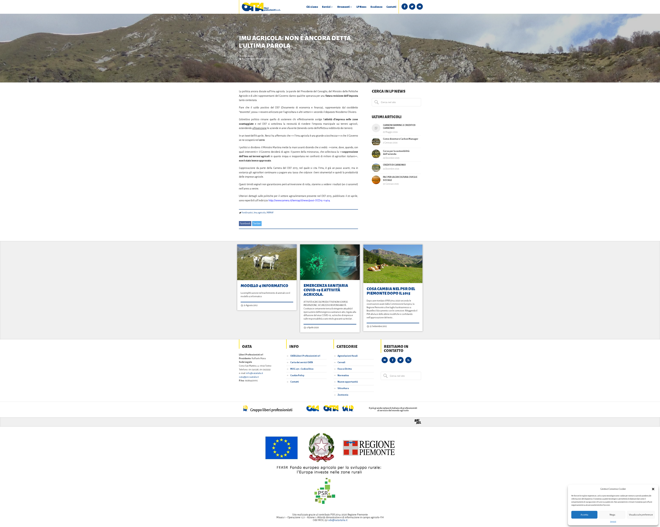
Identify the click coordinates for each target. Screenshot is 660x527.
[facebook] (405, 6)
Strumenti (343, 6)
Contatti (391, 6)
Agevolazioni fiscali (348, 356)
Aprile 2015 (268, 59)
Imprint (613, 521)
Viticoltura (343, 388)
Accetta (584, 514)
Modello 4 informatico (264, 286)
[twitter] (412, 6)
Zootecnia (343, 395)
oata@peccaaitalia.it (249, 377)
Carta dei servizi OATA (301, 362)
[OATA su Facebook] (393, 360)
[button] (653, 489)
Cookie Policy (297, 375)
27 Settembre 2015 (378, 326)
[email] (420, 6)
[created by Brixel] (418, 423)
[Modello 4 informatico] (267, 262)
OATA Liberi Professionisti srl (305, 356)
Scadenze (376, 6)
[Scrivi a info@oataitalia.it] (385, 360)
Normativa (247, 59)
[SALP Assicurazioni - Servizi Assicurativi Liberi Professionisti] (348, 410)
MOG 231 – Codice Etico (302, 369)
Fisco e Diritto (345, 369)
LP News (361, 6)
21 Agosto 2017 (250, 305)
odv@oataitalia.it (337, 520)
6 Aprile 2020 (312, 327)
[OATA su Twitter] (400, 360)
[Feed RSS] (408, 360)
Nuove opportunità (348, 382)
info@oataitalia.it (254, 373)
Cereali (341, 362)
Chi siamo (312, 6)
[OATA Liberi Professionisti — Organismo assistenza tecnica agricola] (261, 7)
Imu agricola (260, 212)
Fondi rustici (247, 212)
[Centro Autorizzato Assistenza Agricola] (313, 410)
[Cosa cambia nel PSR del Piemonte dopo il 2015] (393, 263)
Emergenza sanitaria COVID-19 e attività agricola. (326, 290)
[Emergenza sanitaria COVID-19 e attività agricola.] (330, 262)
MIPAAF (270, 212)
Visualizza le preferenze (641, 514)
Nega (612, 514)
